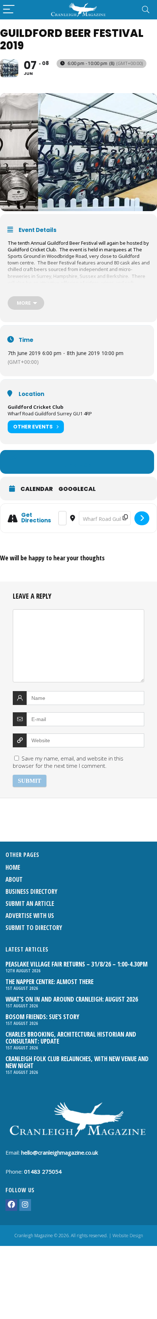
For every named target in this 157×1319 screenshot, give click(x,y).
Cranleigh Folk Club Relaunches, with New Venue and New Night (77, 1062)
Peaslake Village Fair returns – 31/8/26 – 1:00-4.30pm (76, 964)
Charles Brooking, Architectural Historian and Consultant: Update (70, 1037)
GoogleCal (77, 489)
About (14, 879)
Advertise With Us (29, 915)
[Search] (145, 9)
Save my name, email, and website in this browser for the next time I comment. (68, 762)
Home (12, 867)
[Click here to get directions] (141, 518)
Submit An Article (29, 903)
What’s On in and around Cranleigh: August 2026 (71, 999)
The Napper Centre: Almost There (49, 981)
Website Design (127, 1235)
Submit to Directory (33, 927)
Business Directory (31, 891)
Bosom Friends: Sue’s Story (42, 1017)
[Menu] (9, 9)
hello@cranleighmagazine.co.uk (59, 1152)
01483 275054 (43, 1171)
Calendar (36, 489)
